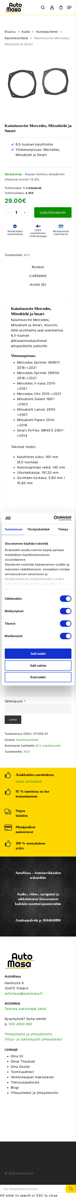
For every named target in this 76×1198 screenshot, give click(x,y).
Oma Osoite (20, 1067)
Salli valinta (38, 665)
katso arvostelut (29, 781)
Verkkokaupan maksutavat (32, 1077)
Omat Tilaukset (23, 1061)
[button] (69, 7)
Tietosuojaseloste (25, 1082)
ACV (27, 255)
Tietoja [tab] (63, 529)
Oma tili (17, 1056)
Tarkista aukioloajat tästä (25, 1009)
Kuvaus (38, 267)
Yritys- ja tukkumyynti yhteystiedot (33, 1039)
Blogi (15, 1087)
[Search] (71, 1189)
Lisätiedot (38, 276)
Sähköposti (15, 701)
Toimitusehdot (22, 1072)
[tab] (38, 267)
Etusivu (10, 32)
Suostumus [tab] (13, 529)
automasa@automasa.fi (24, 993)
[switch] (65, 611)
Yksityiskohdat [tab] (37, 529)
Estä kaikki (38, 677)
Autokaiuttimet (47, 32)
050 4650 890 (20, 1024)
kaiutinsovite (52, 745)
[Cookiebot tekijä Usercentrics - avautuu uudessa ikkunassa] (54, 518)
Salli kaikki (38, 653)
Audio (25, 32)
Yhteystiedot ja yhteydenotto (28, 1034)
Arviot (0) (38, 285)
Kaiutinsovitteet (16, 38)
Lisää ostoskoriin (53, 212)
